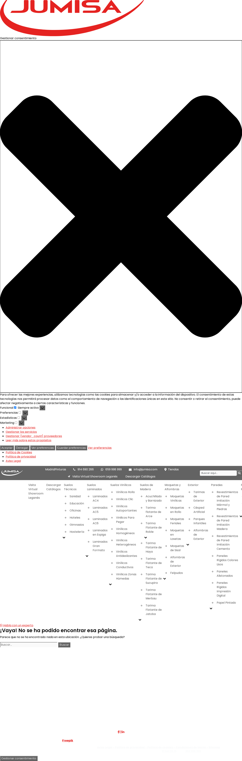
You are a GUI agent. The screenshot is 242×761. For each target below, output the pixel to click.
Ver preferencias (43, 447)
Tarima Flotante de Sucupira (154, 578)
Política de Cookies (19, 452)
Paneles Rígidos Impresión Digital (224, 589)
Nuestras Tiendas (62, 697)
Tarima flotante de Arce (153, 512)
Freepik (67, 740)
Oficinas (75, 510)
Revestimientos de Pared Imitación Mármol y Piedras (227, 500)
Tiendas (173, 469)
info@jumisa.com (145, 469)
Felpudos (176, 573)
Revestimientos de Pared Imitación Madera (227, 522)
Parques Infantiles (199, 521)
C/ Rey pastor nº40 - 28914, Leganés (208, 688)
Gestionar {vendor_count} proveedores (34, 436)
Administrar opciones (20, 428)
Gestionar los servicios (21, 432)
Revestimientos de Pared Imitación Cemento (227, 542)
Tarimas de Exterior (199, 496)
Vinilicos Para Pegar (125, 520)
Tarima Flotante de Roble (154, 527)
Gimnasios (77, 525)
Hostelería (77, 532)
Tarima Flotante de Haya (154, 547)
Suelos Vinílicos (120, 485)
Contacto (56, 701)
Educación (77, 503)
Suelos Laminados (94, 487)
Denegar (22, 447)
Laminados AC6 (100, 521)
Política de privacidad (21, 457)
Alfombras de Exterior (177, 561)
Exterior (193, 485)
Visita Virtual (58, 692)
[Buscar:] (28, 644)
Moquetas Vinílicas (177, 498)
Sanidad (75, 496)
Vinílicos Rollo (125, 492)
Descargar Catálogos (140, 476)
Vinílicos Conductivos (124, 565)
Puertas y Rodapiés (103, 705)
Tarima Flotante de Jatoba (154, 609)
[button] (121, 216)
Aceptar (6, 447)
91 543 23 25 (169, 751)
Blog (53, 705)
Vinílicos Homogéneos (125, 531)
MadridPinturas (55, 469)
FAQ (52, 688)
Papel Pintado (226, 603)
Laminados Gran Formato (100, 546)
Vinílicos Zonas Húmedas (126, 576)
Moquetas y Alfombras (173, 487)
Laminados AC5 (100, 510)
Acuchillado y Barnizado (154, 498)
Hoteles (75, 518)
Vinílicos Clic (124, 499)
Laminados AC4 (100, 498)
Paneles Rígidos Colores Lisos (227, 560)
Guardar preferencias (71, 447)
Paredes (217, 485)
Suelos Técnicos (70, 487)
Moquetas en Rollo (177, 510)
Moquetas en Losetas (177, 534)
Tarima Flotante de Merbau (154, 594)
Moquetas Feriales (177, 521)
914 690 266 (86, 469)
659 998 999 (113, 469)
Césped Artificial (199, 510)
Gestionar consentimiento (18, 758)
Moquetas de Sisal (177, 548)
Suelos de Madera (146, 487)
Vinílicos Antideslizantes (126, 554)
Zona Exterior (99, 714)
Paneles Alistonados (225, 573)
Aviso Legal (13, 461)
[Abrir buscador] (239, 473)
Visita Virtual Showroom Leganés (94, 476)
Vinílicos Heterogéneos (126, 542)
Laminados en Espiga (100, 532)
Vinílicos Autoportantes (126, 508)
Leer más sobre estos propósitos (28, 440)
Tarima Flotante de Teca (154, 563)
